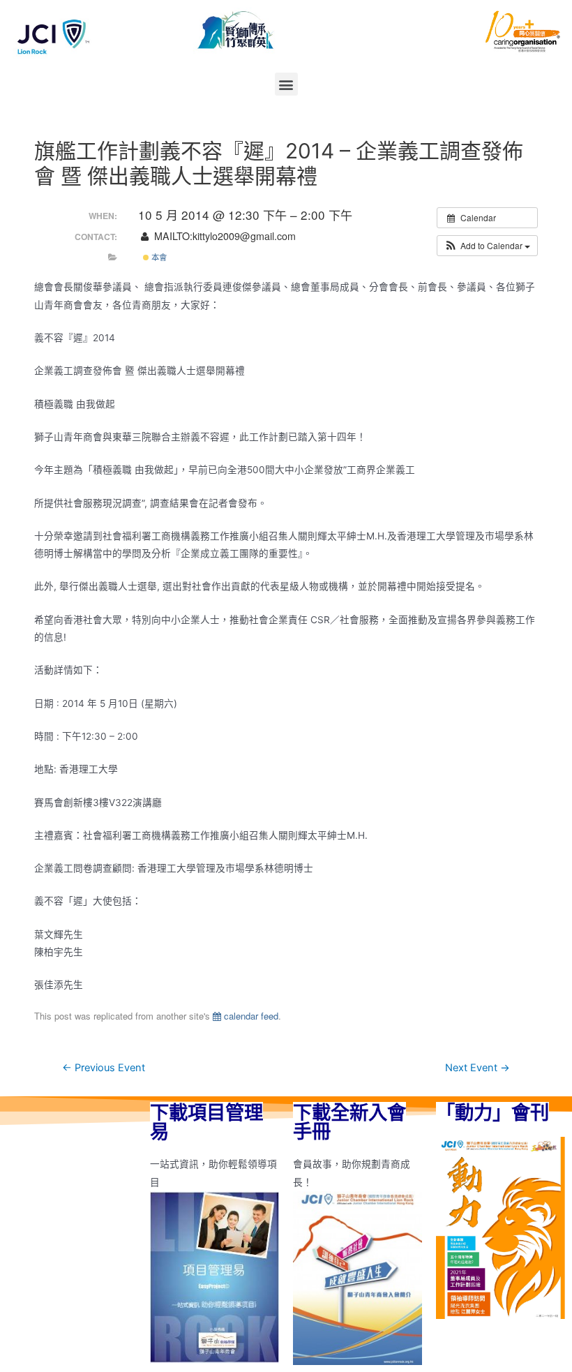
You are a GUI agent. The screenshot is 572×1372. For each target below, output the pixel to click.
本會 (158, 256)
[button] (286, 84)
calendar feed (249, 1015)
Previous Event (103, 1067)
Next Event (477, 1067)
